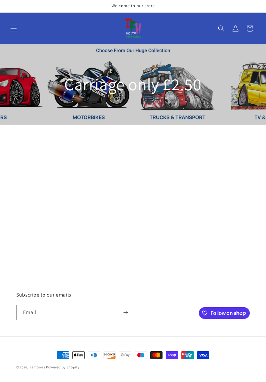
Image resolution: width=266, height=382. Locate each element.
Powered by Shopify (62, 367)
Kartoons (37, 367)
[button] (13, 28)
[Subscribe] (125, 312)
